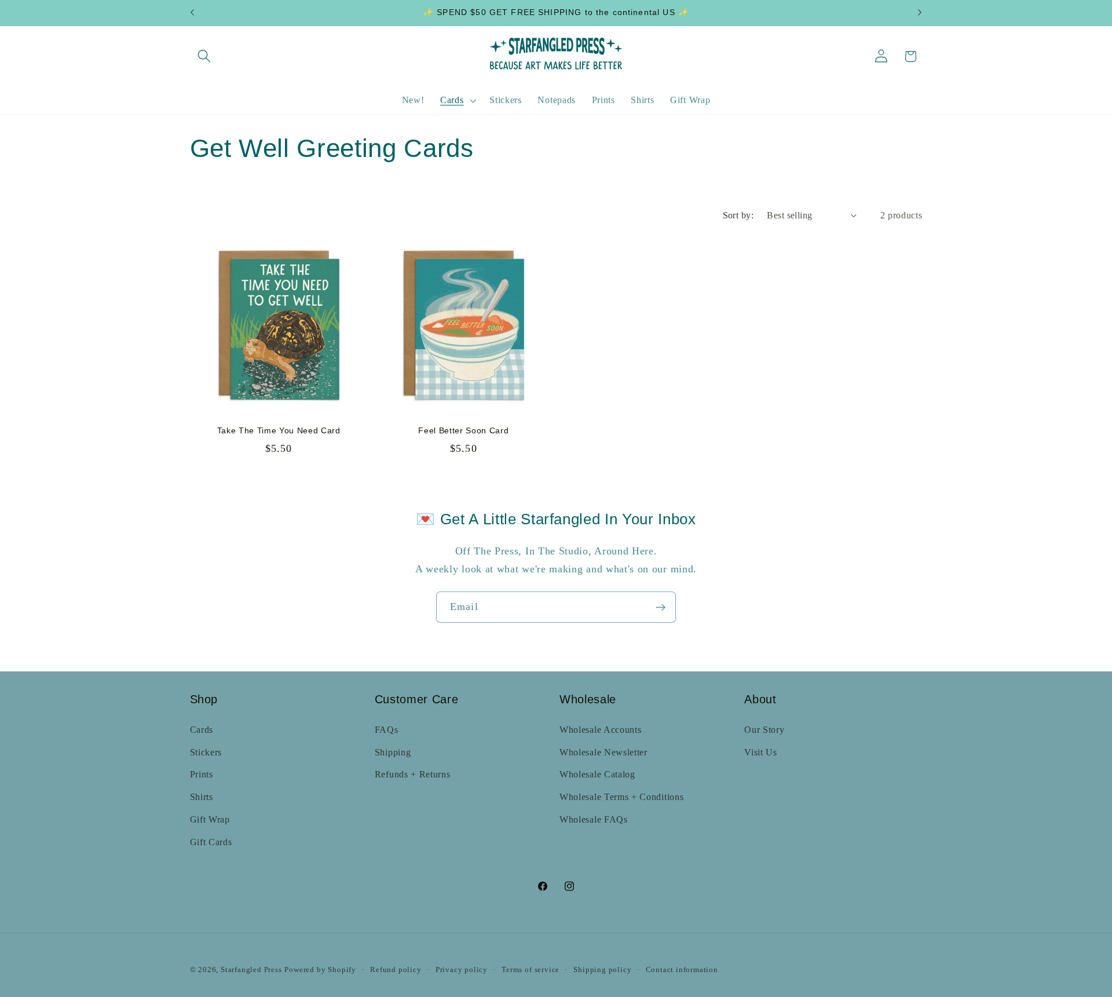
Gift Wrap (210, 819)
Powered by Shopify (320, 970)
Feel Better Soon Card (463, 430)
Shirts (201, 797)
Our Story (764, 730)
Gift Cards (211, 842)
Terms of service (530, 970)
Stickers (206, 752)
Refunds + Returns (413, 774)
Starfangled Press (251, 970)
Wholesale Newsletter (603, 752)
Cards (201, 730)
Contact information (682, 970)
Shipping (393, 752)
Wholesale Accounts (600, 730)
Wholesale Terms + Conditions (621, 797)
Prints (201, 774)
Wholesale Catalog (597, 774)
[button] (205, 56)
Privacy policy (462, 970)
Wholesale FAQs (593, 819)
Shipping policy (602, 970)
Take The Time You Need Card (279, 430)
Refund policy (395, 970)
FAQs (386, 730)
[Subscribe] (660, 607)
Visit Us (760, 752)
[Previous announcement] (192, 12)
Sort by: (738, 215)
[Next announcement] (919, 12)
